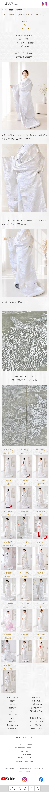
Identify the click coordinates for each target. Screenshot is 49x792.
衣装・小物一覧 (12, 697)
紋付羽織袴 (13, 708)
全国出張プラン (36, 728)
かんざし (12, 718)
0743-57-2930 (24, 751)
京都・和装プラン (36, 725)
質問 (31, 789)
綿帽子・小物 (12, 715)
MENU (12, 789)
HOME (3, 9)
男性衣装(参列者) (36, 711)
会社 (25, 789)
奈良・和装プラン (36, 721)
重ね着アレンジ (12, 725)
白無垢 (12, 701)
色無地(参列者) (36, 708)
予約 (37, 789)
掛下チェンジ (12, 728)
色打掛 (12, 704)
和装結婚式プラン (36, 718)
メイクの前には (12, 721)
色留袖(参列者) (36, 704)
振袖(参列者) (36, 701)
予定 (19, 789)
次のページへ (29, 737)
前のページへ (20, 737)
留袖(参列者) (36, 697)
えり (12, 711)
